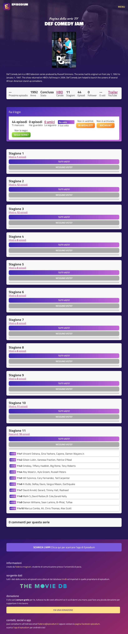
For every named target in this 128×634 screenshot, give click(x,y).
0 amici (49, 121)
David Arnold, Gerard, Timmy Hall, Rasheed (43, 490)
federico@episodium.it (48, 624)
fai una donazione (63, 610)
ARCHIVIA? (105, 125)
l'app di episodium (21, 627)
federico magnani (23, 566)
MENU (121, 7)
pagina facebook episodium (87, 624)
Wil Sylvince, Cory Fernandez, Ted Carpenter (43, 478)
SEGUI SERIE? (21, 135)
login (18, 112)
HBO (59, 92)
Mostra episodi (17, 157)
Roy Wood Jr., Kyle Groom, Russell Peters (41, 472)
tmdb (64, 579)
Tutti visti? (64, 161)
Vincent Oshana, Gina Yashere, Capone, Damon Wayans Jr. (50, 454)
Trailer (113, 92)
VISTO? (12, 453)
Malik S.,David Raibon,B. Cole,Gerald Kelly (42, 496)
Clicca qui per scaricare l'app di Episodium (64, 547)
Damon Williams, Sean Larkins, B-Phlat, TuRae (44, 502)
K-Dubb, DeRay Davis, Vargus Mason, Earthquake (46, 484)
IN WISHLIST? (85, 125)
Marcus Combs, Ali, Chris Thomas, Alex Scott (44, 508)
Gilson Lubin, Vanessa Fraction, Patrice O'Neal (44, 460)
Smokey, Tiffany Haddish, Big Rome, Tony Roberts (46, 466)
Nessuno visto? (64, 167)
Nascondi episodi (19, 434)
